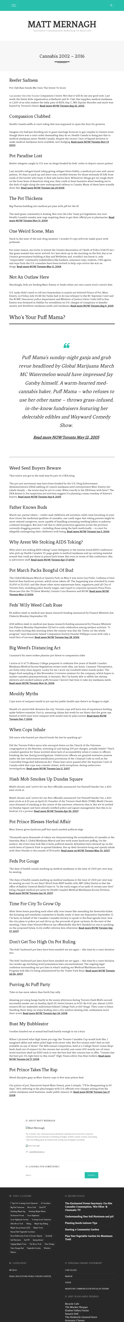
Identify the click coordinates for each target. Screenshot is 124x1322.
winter (13, 1252)
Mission (68, 1276)
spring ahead (38, 1240)
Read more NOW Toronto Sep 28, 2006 (57, 637)
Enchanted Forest (17, 1215)
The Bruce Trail (35, 1244)
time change (49, 1244)
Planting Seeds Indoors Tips (81, 1222)
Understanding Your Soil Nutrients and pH (89, 1216)
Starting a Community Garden (82, 1229)
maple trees (38, 1228)
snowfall (49, 1236)
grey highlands (33, 1215)
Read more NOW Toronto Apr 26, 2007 (56, 811)
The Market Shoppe (76, 1307)
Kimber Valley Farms (77, 1310)
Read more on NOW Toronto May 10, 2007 (85, 850)
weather (47, 1248)
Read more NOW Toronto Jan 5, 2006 (88, 531)
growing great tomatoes (41, 1220)
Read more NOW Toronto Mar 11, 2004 (39, 266)
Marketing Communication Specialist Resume (87, 1289)
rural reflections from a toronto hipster (26, 1236)
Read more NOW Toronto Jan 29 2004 (42, 187)
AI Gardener (46, 1203)
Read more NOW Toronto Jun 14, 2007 (31, 893)
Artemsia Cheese (75, 1320)
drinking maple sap (17, 1211)
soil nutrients (15, 1240)
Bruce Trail (31, 1207)
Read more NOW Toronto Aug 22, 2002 (62, 105)
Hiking (28, 1224)
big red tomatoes (17, 1207)
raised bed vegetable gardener (22, 1232)
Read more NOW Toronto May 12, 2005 (66, 437)
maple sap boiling (41, 1224)
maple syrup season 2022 (20, 1228)
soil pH (27, 1240)
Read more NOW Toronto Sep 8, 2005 (39, 496)
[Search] (111, 5)
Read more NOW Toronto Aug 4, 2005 (92, 305)
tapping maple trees (18, 1244)
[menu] (13, 5)
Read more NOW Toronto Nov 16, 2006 (31, 683)
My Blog (13, 1270)
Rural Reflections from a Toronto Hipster (30, 1276)
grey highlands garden (19, 1220)
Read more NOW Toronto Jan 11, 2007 (48, 768)
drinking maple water (37, 1211)
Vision (68, 1283)
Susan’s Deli (71, 1313)
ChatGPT (42, 1207)
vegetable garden (34, 1248)
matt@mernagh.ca (36, 1152)
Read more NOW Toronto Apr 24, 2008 (45, 1013)
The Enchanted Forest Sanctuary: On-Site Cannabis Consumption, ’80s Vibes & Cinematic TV (88, 1206)
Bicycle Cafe (72, 1303)
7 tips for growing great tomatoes (24, 1203)
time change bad (17, 1248)
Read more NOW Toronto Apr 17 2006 (53, 559)
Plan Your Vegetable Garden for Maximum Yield (89, 1237)
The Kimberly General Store (81, 1317)
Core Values (71, 1270)
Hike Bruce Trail (16, 1224)
